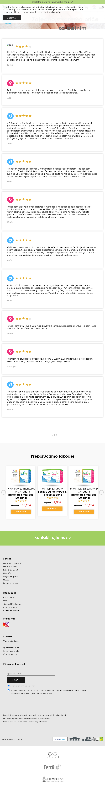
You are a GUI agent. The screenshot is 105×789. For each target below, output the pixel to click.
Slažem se (12, 18)
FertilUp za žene (10, 566)
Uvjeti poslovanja (10, 607)
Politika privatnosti (11, 611)
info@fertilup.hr (12, 648)
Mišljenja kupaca (10, 576)
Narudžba (21, 511)
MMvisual (18, 739)
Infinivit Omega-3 (10, 570)
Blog (5, 601)
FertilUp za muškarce (12, 563)
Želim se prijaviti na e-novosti (22, 686)
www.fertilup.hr (12, 651)
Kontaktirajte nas (51, 537)
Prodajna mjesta (10, 583)
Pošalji (16, 679)
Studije (6, 580)
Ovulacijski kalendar (12, 604)
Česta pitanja (9, 597)
